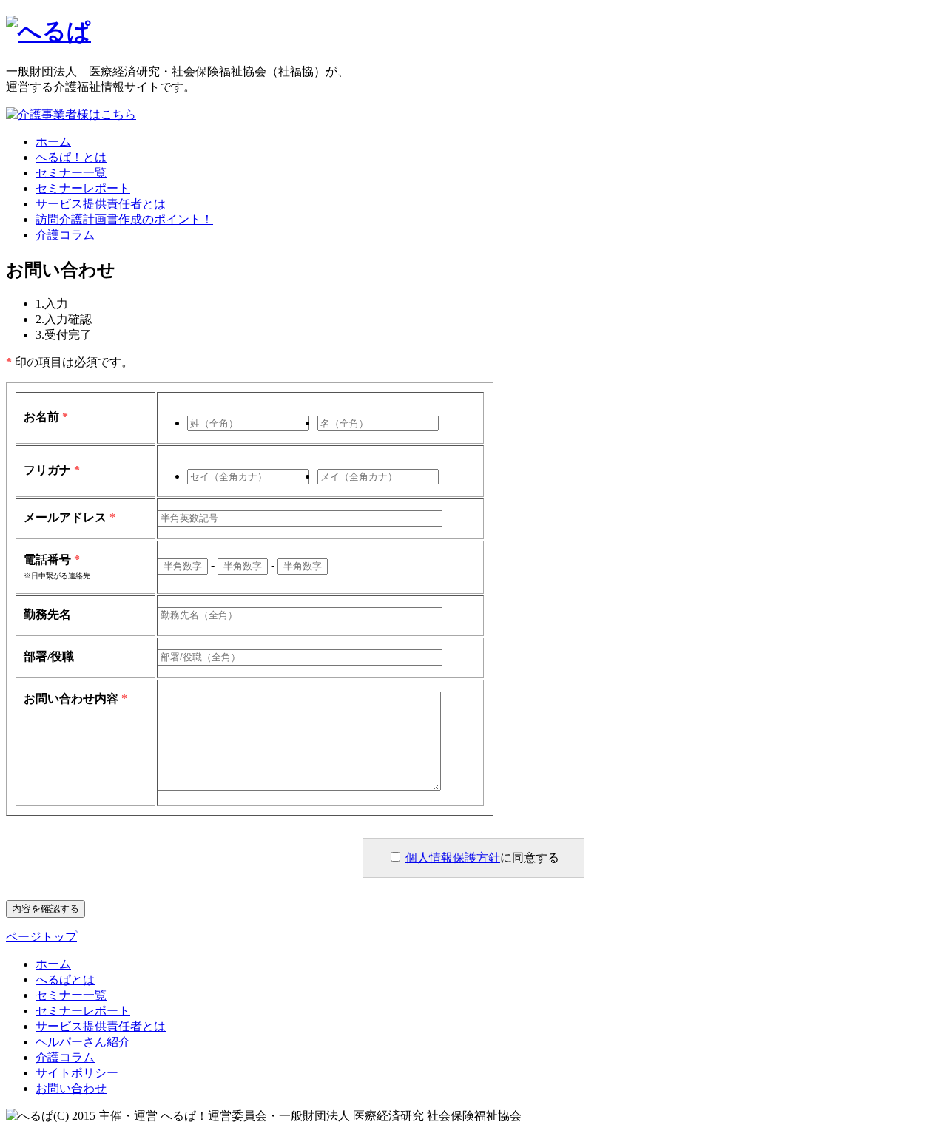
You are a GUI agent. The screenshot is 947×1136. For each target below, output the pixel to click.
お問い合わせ (71, 1088)
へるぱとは (65, 979)
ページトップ (41, 936)
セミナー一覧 (71, 172)
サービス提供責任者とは (101, 203)
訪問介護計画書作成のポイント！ (124, 219)
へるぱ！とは (71, 157)
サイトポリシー (77, 1072)
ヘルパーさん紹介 (83, 1041)
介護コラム (65, 235)
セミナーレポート (83, 188)
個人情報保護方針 (452, 857)
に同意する (482, 857)
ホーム (53, 141)
